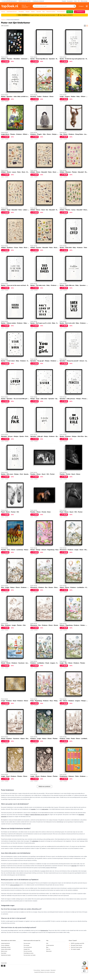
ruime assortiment (14, 885)
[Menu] (87, 961)
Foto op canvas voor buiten (29, 955)
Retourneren (49, 951)
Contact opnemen (50, 945)
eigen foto (73, 865)
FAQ (47, 943)
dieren (27, 814)
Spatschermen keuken (6, 955)
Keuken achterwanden (6, 949)
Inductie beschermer (5, 943)
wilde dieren (35, 841)
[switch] (84, 971)
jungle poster (45, 809)
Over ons (48, 949)
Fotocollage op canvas (28, 953)
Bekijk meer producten (44, 786)
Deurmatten (3, 953)
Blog (47, 947)
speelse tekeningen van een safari (38, 814)
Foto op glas (26, 945)
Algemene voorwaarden (45, 970)
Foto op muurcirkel (28, 951)
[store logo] (9, 6)
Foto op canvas (27, 943)
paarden (33, 809)
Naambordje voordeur (5, 947)
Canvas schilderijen (5, 945)
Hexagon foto (27, 949)
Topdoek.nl (3, 19)
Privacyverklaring (37, 970)
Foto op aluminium (28, 947)
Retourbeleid (53, 970)
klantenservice (44, 930)
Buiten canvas (4, 951)
